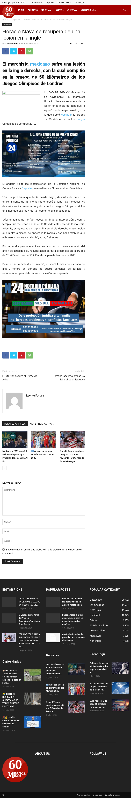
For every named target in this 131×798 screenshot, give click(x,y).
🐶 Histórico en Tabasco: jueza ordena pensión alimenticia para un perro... (11, 676)
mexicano (40, 64)
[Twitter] (13, 51)
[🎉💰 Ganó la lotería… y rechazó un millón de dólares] (32, 722)
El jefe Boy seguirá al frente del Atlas (20, 377)
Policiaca (33, 10)
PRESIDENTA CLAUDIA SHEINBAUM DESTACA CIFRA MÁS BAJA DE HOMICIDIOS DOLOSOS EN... (30, 640)
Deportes (50, 2)
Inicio (21, 10)
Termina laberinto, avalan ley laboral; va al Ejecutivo (69, 377)
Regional (46, 10)
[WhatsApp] (29, 51)
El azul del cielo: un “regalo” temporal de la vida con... (99, 686)
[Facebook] (5, 51)
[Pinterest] (21, 51)
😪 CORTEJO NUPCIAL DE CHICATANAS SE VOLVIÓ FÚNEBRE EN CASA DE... (10, 700)
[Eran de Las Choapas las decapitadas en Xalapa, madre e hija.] (53, 602)
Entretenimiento (64, 2)
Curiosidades (36, 2)
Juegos (80, 119)
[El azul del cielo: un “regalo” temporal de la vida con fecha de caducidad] (120, 688)
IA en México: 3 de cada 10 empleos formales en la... (98, 704)
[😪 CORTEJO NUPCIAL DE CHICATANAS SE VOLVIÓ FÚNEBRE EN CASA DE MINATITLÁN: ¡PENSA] (32, 699)
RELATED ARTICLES (15, 423)
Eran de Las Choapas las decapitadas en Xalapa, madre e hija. (72, 602)
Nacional (72, 10)
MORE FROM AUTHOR (42, 423)
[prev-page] (4, 468)
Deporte (27, 188)
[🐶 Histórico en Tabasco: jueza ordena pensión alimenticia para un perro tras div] (32, 675)
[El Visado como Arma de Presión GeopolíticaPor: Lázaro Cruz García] (9, 618)
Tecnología (79, 2)
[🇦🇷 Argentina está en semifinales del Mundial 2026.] (43, 439)
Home (5, 19)
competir (66, 114)
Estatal (59, 10)
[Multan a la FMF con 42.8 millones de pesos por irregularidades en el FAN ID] (14, 439)
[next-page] (10, 468)
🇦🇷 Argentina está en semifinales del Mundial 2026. (42, 454)
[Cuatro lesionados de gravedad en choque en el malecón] (53, 637)
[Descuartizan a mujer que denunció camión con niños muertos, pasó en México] (53, 618)
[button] (124, 10)
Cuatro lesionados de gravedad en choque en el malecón (73, 637)
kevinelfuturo (11, 43)
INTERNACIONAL (88, 10)
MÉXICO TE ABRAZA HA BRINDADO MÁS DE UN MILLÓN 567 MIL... (29, 602)
